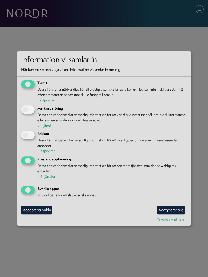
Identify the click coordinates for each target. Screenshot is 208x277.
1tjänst (44, 125)
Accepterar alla (170, 210)
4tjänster (46, 176)
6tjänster (46, 100)
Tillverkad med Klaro (171, 219)
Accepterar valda (37, 210)
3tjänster (46, 151)
